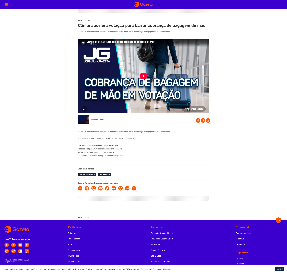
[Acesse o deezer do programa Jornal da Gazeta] (127, 188)
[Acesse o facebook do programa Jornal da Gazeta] (80, 188)
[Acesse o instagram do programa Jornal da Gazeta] (93, 188)
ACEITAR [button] (280, 269)
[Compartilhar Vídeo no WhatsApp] (208, 120)
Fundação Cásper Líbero (162, 233)
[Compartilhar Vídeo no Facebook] (198, 120)
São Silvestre (156, 256)
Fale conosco (74, 250)
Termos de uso (74, 261)
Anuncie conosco (243, 233)
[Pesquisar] (280, 4)
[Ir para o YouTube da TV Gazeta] (20, 245)
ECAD (70, 244)
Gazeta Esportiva (158, 250)
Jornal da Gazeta (97, 120)
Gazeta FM (156, 244)
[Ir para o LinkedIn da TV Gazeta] (20, 251)
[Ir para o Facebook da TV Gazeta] (6, 245)
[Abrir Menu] (6, 4)
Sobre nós (72, 233)
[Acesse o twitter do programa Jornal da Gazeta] (87, 188)
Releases (240, 264)
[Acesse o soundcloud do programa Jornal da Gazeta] (114, 188)
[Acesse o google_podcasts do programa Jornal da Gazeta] (134, 188)
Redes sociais (74, 239)
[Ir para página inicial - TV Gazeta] (143, 4)
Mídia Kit (240, 239)
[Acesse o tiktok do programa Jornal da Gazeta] (107, 188)
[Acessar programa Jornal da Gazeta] (83, 120)
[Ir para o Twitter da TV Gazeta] (13, 245)
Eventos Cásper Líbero (161, 261)
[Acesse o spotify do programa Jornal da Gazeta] (120, 188)
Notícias (239, 258)
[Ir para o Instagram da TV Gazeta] (27, 245)
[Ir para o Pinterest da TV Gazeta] (6, 251)
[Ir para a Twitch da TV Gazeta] (27, 251)
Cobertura (240, 244)
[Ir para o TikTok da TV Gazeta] (13, 251)
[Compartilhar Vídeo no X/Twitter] (203, 120)
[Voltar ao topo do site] (278, 220)
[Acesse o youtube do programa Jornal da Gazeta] (100, 188)
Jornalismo (105, 174)
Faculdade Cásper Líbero (162, 239)
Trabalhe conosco (76, 256)
